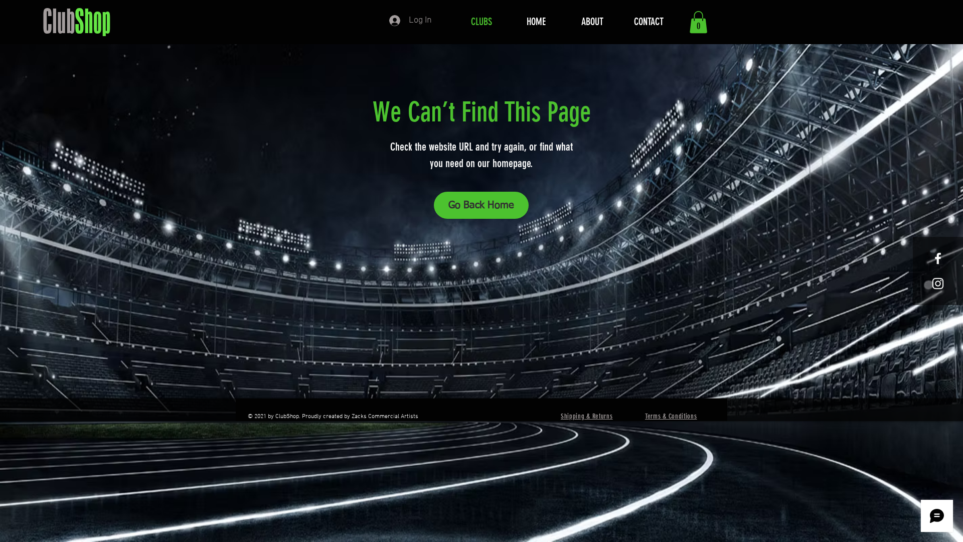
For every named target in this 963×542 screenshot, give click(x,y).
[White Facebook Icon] (937, 258)
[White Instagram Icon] (937, 283)
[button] (698, 22)
